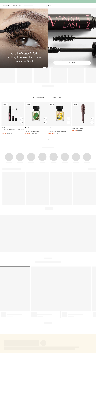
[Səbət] (92, 5)
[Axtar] (81, 5)
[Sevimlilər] (21, 118)
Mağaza (6, 5)
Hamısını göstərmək (48, 140)
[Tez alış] (21, 122)
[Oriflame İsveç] (48, 5)
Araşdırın (17, 5)
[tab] (38, 97)
